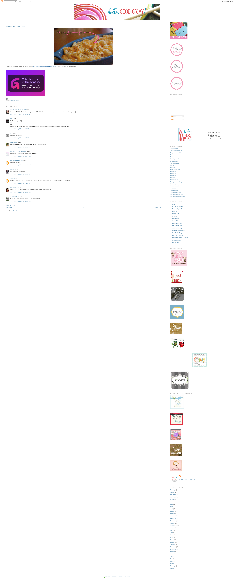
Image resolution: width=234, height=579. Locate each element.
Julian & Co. (175, 221)
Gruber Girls (175, 213)
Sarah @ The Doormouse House (18, 109)
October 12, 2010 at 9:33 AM (20, 114)
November (173, 497)
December (173, 494)
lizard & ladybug (177, 228)
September (173, 525)
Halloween (173, 175)
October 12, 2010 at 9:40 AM (20, 129)
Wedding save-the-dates (176, 194)
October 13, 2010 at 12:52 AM (20, 192)
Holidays (172, 177)
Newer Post (9, 207)
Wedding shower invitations (177, 196)
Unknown (12, 178)
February (172, 490)
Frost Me (174, 211)
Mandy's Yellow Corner (178, 230)
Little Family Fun (177, 225)
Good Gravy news (175, 169)
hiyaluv (11, 118)
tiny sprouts (175, 242)
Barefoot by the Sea (177, 209)
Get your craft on (174, 163)
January (172, 492)
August (172, 499)
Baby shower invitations (176, 152)
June (171, 504)
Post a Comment (10, 205)
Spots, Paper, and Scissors (180, 237)
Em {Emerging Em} (15, 196)
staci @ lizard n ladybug (16, 160)
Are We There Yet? (177, 206)
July (171, 501)
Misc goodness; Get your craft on (179, 182)
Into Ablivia (13, 169)
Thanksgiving (173, 188)
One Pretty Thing (177, 233)
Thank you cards (174, 186)
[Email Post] (7, 99)
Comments (176, 120)
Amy (11, 133)
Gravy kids (173, 173)
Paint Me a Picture (177, 235)
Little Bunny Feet (177, 223)
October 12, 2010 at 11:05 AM (20, 156)
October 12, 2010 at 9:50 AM (20, 138)
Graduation (173, 171)
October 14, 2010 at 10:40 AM (20, 201)
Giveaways (173, 167)
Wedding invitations (175, 192)
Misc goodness (15, 100)
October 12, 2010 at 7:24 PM (20, 183)
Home (83, 207)
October (172, 523)
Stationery (173, 184)
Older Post (158, 207)
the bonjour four (177, 240)
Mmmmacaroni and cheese (15, 26)
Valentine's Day (174, 190)
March (172, 511)
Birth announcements (176, 157)
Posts (174, 116)
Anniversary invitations (176, 150)
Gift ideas (173, 165)
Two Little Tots (13, 142)
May (171, 506)
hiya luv (174, 216)
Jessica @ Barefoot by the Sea (18, 151)
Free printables (174, 161)
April (171, 509)
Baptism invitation (175, 155)
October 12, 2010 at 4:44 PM (20, 174)
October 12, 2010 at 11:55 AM (20, 165)
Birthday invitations (175, 159)
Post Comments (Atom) (19, 211)
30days (174, 204)
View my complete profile (187, 479)
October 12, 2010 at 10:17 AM (20, 147)
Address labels (174, 148)
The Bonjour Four (14, 187)
